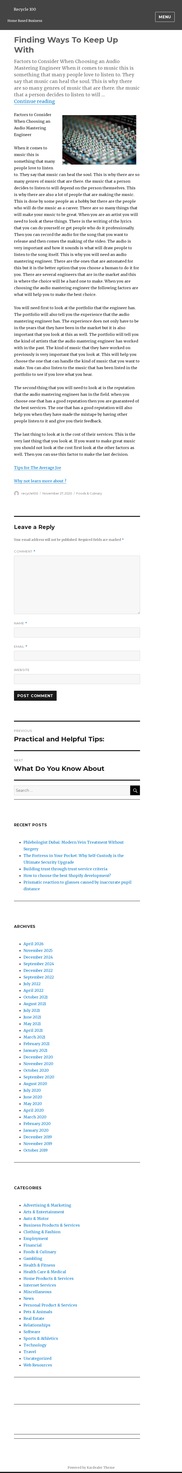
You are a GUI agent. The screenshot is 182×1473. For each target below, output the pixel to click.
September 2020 (38, 1077)
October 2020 (36, 1070)
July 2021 (31, 1010)
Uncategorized (37, 1358)
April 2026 (33, 943)
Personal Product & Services (50, 1305)
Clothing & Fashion (41, 1231)
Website (22, 670)
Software (31, 1331)
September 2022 (38, 977)
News (28, 1298)
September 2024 (38, 963)
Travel (29, 1351)
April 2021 (33, 1030)
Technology (34, 1345)
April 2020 (33, 1110)
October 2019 (35, 1150)
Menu (165, 17)
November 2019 (37, 1143)
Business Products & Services (51, 1225)
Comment (25, 551)
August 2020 (35, 1083)
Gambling (32, 1258)
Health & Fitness (39, 1265)
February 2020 (37, 1123)
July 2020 (32, 1090)
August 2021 (34, 1003)
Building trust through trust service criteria (65, 868)
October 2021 (35, 997)
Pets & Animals (37, 1311)
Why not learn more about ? (40, 481)
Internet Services (39, 1285)
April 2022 (33, 990)
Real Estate (33, 1318)
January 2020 (36, 1130)
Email (20, 647)
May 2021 (32, 1023)
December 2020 (38, 1057)
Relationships (36, 1325)
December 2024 (38, 957)
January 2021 (35, 1050)
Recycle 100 (25, 9)
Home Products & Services (48, 1278)
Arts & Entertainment (43, 1211)
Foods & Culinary (89, 493)
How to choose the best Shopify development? (67, 875)
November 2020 (38, 1063)
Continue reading (34, 101)
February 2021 (36, 1043)
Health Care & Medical (44, 1271)
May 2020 (32, 1103)
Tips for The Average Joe (37, 467)
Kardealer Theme (101, 1468)
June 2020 (32, 1097)
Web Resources (37, 1365)
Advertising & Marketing (47, 1205)
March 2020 (34, 1117)
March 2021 (34, 1037)
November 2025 (38, 950)
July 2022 (32, 983)
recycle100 (29, 493)
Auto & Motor (36, 1218)
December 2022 (38, 970)
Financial (32, 1245)
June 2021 (32, 1017)
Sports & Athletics (40, 1338)
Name (20, 623)
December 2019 (37, 1137)
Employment (35, 1238)
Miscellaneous (37, 1291)
